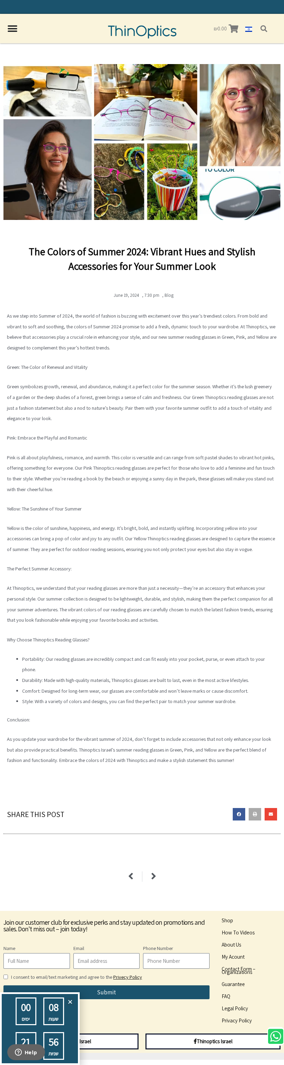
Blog (169, 295)
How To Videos (238, 932)
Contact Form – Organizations (238, 970)
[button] (264, 29)
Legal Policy (235, 1008)
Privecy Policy (127, 977)
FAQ (226, 996)
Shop (227, 920)
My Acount (233, 956)
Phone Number (158, 948)
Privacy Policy (237, 1020)
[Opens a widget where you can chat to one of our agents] (26, 1053)
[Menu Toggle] (12, 29)
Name (9, 948)
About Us (231, 944)
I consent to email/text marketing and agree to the (76, 977)
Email (78, 948)
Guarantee (233, 984)
